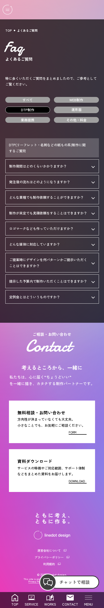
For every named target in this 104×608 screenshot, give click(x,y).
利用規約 (49, 564)
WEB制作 (76, 99)
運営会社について (49, 550)
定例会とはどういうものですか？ (34, 296)
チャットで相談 (74, 582)
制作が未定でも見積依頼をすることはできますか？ (48, 213)
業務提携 (27, 119)
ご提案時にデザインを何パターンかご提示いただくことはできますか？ (48, 262)
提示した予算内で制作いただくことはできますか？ (48, 281)
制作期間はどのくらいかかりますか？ (38, 166)
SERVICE (31, 604)
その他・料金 (76, 119)
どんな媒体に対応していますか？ (34, 244)
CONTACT (70, 604)
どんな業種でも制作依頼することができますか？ (46, 197)
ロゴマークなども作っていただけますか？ (41, 228)
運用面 (76, 109)
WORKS (50, 604)
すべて (27, 99)
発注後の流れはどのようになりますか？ (39, 181)
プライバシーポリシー (49, 557)
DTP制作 (27, 109)
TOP (8, 30)
